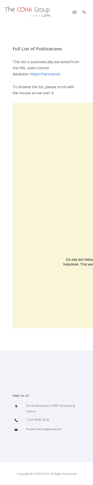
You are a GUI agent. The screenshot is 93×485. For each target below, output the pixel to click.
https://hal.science (45, 74)
